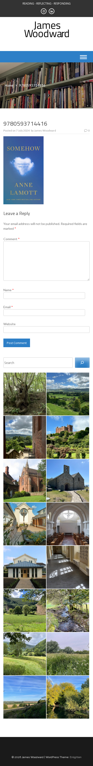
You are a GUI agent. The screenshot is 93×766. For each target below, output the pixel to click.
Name (8, 290)
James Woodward (45, 130)
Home (9, 85)
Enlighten (75, 757)
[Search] (82, 362)
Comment (11, 239)
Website (9, 324)
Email (8, 307)
